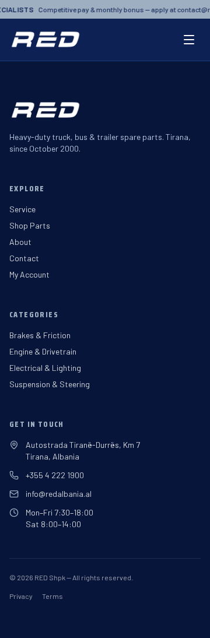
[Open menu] (189, 39)
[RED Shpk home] (45, 39)
